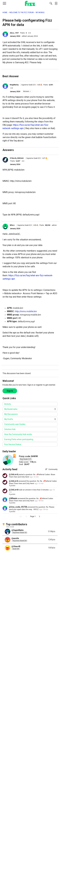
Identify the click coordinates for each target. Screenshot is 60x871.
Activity (7, 404)
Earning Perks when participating (18, 439)
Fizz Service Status (12, 444)
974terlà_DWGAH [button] (17, 158)
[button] (5, 34)
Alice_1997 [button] (14, 33)
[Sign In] (55, 3)
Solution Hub (9, 429)
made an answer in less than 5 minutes (33, 490)
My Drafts (30, 419)
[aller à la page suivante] (39, 516)
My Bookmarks (30, 409)
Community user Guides (14, 424)
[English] (30, 3)
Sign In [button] (10, 391)
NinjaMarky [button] (14, 85)
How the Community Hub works (18, 434)
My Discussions (11, 414)
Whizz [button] (12, 225)
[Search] (50, 3)
